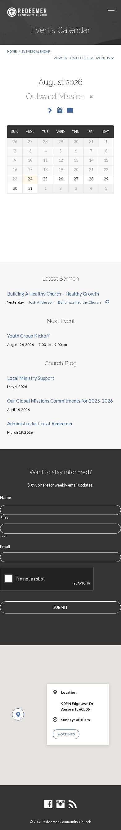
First (4, 517)
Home (12, 51)
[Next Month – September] (50, 110)
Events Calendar (35, 51)
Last (3, 536)
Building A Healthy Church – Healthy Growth (53, 293)
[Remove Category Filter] (91, 96)
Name (5, 497)
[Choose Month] (60, 110)
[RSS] (73, 804)
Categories (80, 58)
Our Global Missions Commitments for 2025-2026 (60, 400)
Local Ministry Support (30, 378)
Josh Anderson (41, 302)
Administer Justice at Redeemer (40, 423)
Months (103, 58)
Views (59, 58)
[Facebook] (48, 804)
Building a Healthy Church (79, 302)
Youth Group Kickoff (28, 335)
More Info (66, 734)
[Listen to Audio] (107, 302)
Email (5, 546)
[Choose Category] (70, 110)
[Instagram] (60, 804)
